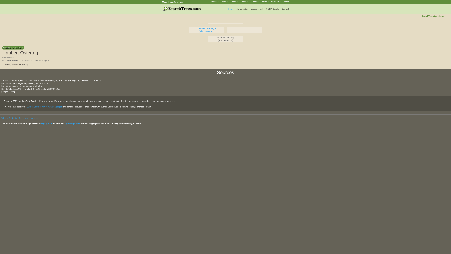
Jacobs (286, 2)
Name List (34, 118)
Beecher (214, 2)
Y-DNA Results (272, 9)
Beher (224, 2)
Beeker (233, 2)
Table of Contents (9, 118)
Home (230, 9)
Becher (243, 2)
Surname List (242, 9)
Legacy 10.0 (46, 123)
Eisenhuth (275, 2)
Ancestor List (257, 9)
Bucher (254, 2)
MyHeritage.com (72, 123)
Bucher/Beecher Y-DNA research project (44, 106)
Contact (285, 9)
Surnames (23, 118)
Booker (264, 2)
